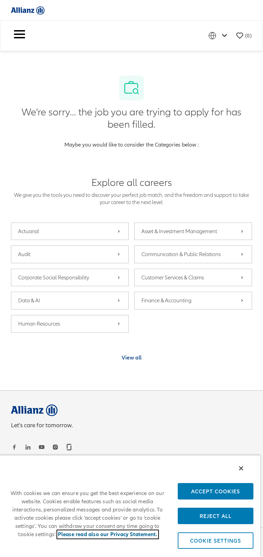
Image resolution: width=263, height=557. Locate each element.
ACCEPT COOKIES (215, 491)
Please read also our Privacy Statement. (108, 534)
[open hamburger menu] (19, 35)
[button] (131, 357)
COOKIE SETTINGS (215, 540)
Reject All (215, 516)
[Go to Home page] (28, 10)
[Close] (241, 468)
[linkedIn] (29, 447)
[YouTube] (42, 447)
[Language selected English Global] (219, 35)
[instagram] (56, 447)
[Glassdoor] (70, 447)
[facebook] (15, 447)
